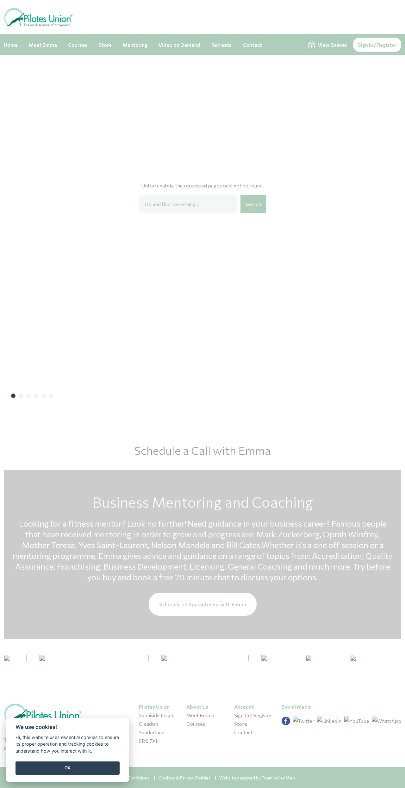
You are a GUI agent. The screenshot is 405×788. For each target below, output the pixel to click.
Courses (77, 45)
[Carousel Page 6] (51, 396)
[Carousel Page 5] (43, 396)
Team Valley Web (278, 777)
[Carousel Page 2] (21, 396)
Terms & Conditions (130, 777)
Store (105, 45)
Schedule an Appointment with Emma (202, 604)
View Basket (332, 45)
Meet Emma (43, 45)
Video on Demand (179, 45)
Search (253, 204)
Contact (252, 45)
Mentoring (135, 45)
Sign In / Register (377, 45)
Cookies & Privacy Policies (184, 777)
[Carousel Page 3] (28, 396)
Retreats (221, 45)
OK (68, 767)
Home (11, 45)
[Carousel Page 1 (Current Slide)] (13, 396)
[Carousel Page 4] (36, 396)
